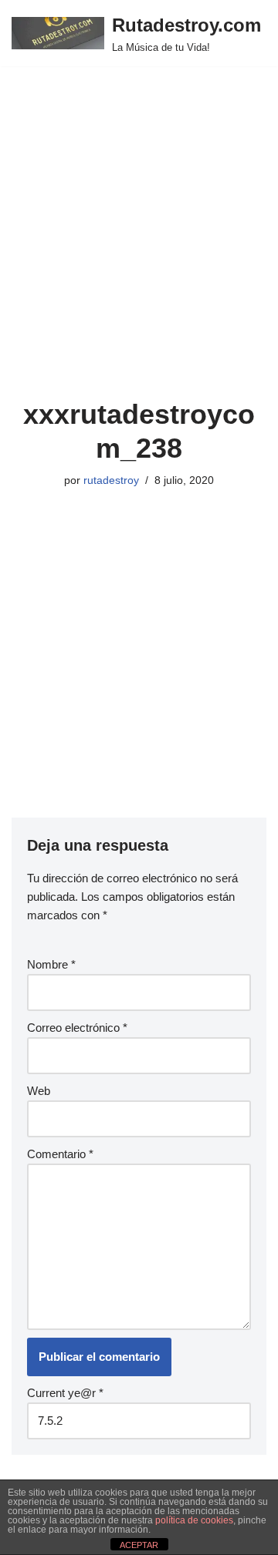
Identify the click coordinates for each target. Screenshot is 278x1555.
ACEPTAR (139, 1545)
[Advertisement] (139, 251)
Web (38, 1090)
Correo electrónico (77, 1027)
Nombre (51, 964)
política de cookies (194, 1520)
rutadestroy (111, 480)
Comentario (60, 1153)
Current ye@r (65, 1392)
